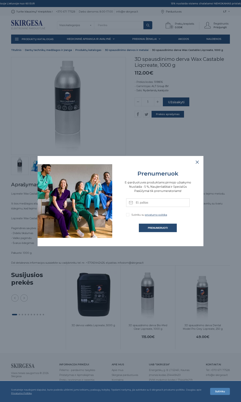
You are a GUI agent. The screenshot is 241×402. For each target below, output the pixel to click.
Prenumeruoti (158, 227)
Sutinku (220, 391)
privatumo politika (156, 214)
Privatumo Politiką (21, 393)
